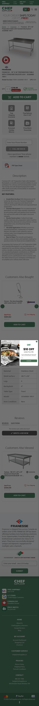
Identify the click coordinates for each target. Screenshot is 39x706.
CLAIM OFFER (28, 360)
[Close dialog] (36, 341)
